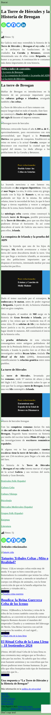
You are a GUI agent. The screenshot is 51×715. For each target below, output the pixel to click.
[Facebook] (13, 24)
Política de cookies (25, 706)
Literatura (6, 526)
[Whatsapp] (3, 24)
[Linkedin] (23, 24)
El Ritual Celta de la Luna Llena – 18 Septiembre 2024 (24, 643)
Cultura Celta (7, 487)
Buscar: (4, 2)
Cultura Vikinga (9, 494)
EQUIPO (5, 696)
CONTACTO (7, 701)
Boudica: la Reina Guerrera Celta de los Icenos (21, 602)
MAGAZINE (7, 704)
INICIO (4, 693)
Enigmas (5, 519)
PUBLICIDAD (8, 699)
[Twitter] (18, 24)
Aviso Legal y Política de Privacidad (25, 709)
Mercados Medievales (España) (17, 507)
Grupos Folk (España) (12, 513)
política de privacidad (31, 689)
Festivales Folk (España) (13, 481)
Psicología (6, 500)
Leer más (5, 591)
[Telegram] (8, 24)
